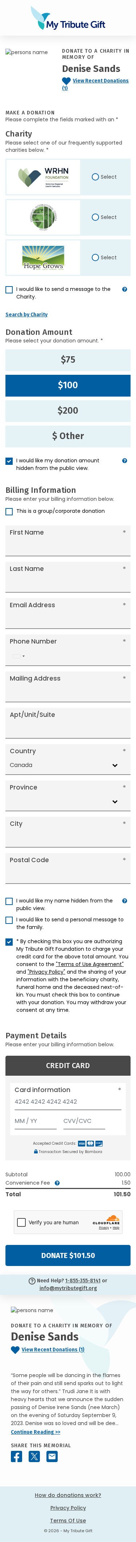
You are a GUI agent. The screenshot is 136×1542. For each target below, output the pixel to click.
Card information (42, 1090)
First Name (27, 532)
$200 (68, 410)
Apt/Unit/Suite (32, 714)
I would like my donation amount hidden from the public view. (57, 464)
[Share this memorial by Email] (52, 1456)
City (16, 823)
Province (23, 787)
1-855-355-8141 (82, 1281)
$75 (68, 359)
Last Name (27, 568)
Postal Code (29, 860)
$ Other (68, 436)
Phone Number (33, 641)
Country (23, 751)
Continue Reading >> (35, 1432)
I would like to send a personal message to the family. (70, 923)
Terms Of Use (68, 1520)
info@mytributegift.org (68, 1288)
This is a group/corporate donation (60, 511)
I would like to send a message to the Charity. (63, 292)
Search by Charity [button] (26, 315)
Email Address (32, 605)
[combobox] (18, 656)
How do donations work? (68, 1495)
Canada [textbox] (21, 765)
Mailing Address (35, 678)
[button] (125, 296)
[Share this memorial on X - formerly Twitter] (34, 1456)
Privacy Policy (68, 1507)
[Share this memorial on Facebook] (16, 1456)
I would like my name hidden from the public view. (64, 904)
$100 (68, 385)
